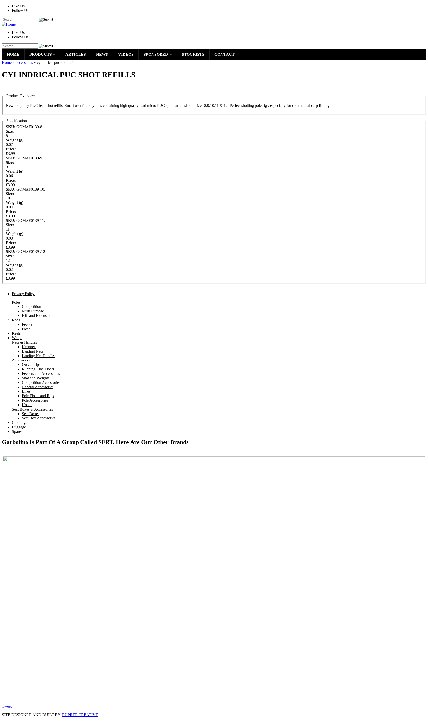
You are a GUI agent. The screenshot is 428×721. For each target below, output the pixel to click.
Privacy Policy (23, 294)
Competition (31, 307)
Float (26, 329)
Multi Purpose (33, 311)
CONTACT (224, 54)
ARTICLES (75, 54)
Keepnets (29, 347)
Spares (17, 431)
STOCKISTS (193, 54)
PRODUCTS (41, 54)
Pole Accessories (35, 400)
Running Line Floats (38, 369)
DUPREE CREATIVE (80, 715)
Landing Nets (32, 351)
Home (7, 62)
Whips (17, 338)
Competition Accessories (41, 382)
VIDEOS (126, 54)
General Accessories (38, 387)
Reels (16, 333)
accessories (24, 62)
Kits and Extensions (37, 315)
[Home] (9, 24)
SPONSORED (156, 54)
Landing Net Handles (38, 356)
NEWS (102, 54)
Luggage (19, 427)
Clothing (19, 422)
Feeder (27, 324)
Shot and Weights (35, 378)
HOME (13, 54)
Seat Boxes (30, 414)
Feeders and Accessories (41, 373)
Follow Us (20, 10)
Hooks (27, 405)
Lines (26, 391)
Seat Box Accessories (38, 418)
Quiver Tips (31, 364)
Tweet (7, 706)
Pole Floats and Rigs (38, 396)
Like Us (18, 6)
